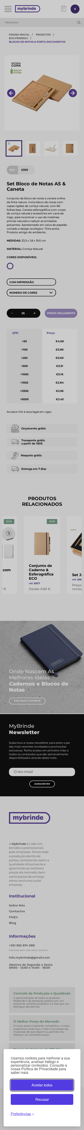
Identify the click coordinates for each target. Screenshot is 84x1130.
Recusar (42, 1099)
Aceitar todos (42, 1085)
